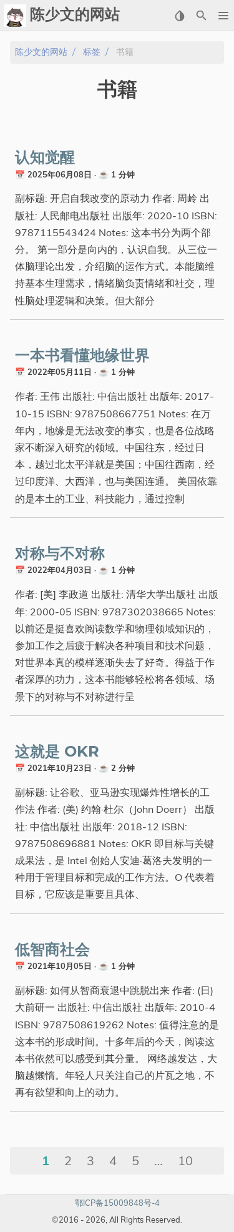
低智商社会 (52, 950)
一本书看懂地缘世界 (82, 356)
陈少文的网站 (41, 52)
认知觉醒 (45, 158)
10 (185, 1160)
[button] (223, 15)
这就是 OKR (57, 752)
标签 (91, 52)
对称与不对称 (60, 554)
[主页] (14, 15)
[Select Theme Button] (179, 16)
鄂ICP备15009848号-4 (117, 1203)
